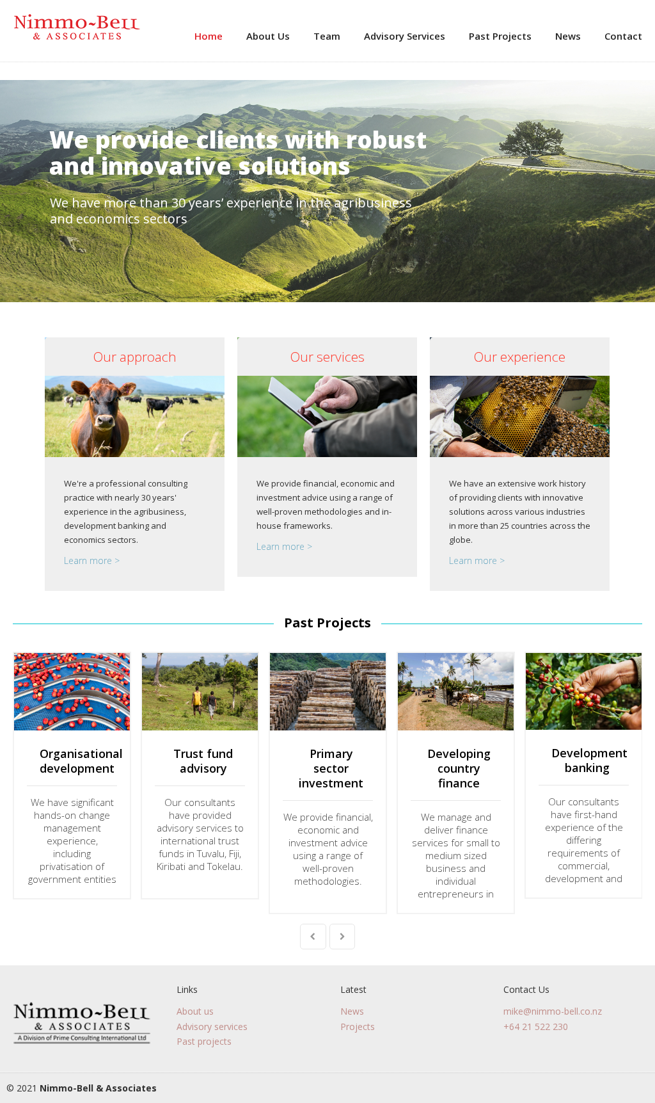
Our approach (135, 357)
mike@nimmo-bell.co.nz (552, 1011)
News (352, 1011)
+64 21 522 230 (535, 1026)
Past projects (204, 1041)
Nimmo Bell (77, 27)
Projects (357, 1026)
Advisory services (212, 1026)
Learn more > (92, 560)
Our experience (519, 357)
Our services (327, 357)
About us (195, 1011)
